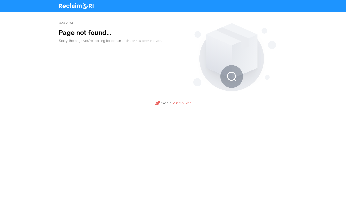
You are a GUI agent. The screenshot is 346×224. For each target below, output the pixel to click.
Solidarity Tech (181, 103)
